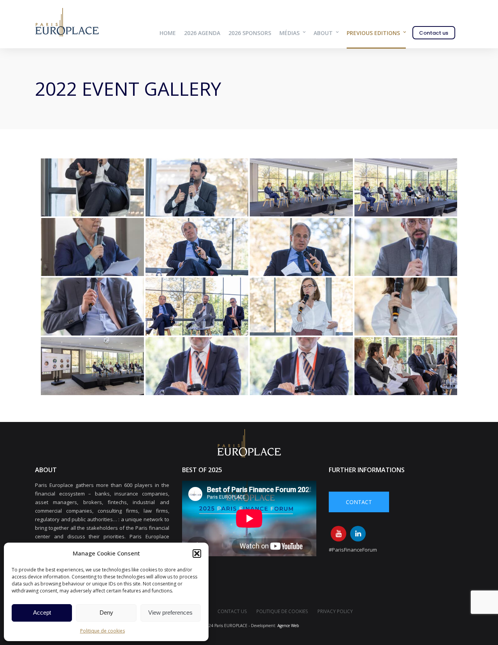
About (323, 33)
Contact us (433, 33)
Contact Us (232, 611)
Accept (42, 612)
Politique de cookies (102, 630)
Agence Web (288, 625)
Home (168, 33)
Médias (289, 33)
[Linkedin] (358, 533)
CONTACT (359, 502)
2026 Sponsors (249, 33)
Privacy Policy (335, 611)
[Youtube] (338, 533)
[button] (197, 553)
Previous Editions (373, 33)
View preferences (170, 612)
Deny (106, 612)
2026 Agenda (202, 33)
